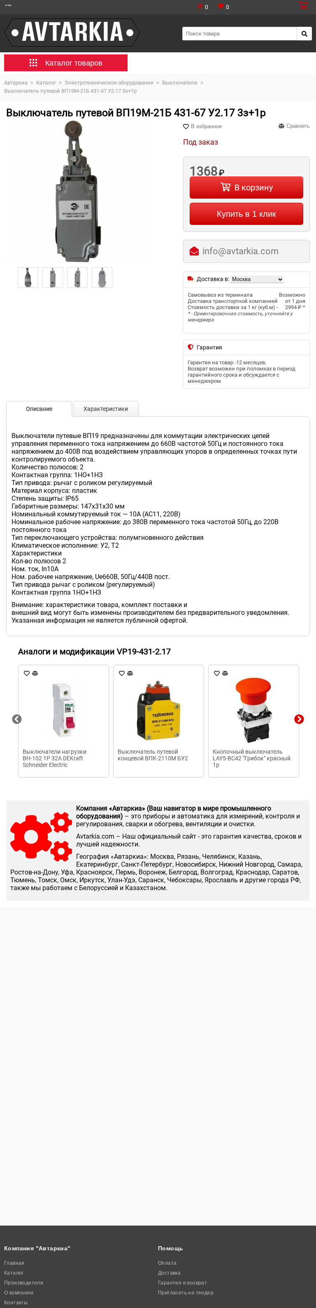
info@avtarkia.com (240, 251)
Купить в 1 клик (246, 213)
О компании (18, 1293)
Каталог (14, 1273)
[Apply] (304, 33)
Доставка (169, 1273)
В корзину (254, 187)
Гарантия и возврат (182, 1283)
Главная (14, 1263)
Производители (23, 1283)
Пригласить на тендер (186, 1293)
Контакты (16, 1303)
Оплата (167, 1263)
